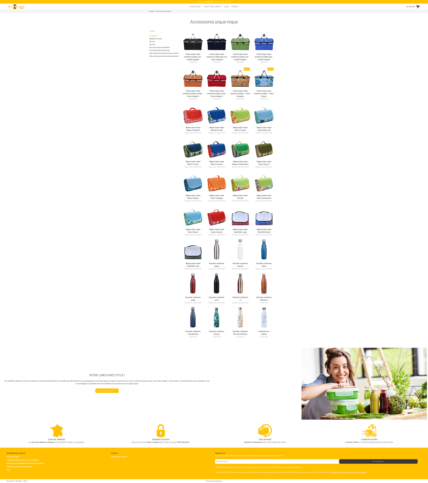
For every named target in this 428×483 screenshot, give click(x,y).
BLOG (227, 7)
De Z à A (152, 44)
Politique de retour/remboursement (20, 466)
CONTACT (235, 7)
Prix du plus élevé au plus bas (159, 50)
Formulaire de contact (119, 457)
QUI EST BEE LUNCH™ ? (213, 7)
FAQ (8, 470)
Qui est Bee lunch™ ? (107, 391)
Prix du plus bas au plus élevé (159, 47)
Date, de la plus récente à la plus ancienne (164, 53)
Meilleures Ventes (155, 39)
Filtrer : (152, 31)
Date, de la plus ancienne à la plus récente (164, 56)
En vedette (153, 36)
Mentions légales (13, 457)
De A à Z (152, 42)
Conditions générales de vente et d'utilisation (23, 460)
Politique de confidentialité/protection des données (25, 463)
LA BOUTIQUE (195, 7)
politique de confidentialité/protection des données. (349, 472)
